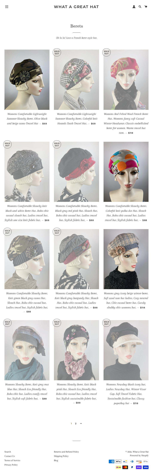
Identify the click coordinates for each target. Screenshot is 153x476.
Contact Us (9, 456)
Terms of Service (12, 460)
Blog (56, 460)
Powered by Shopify (139, 455)
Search (7, 451)
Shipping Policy (61, 456)
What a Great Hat (76, 6)
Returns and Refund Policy (66, 451)
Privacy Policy (11, 464)
